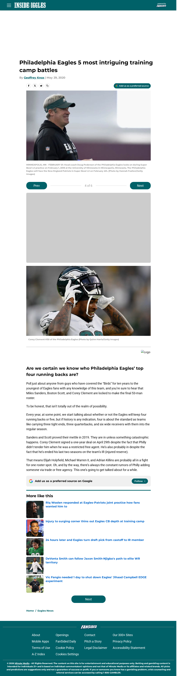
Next (140, 185)
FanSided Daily (66, 641)
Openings (62, 635)
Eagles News (45, 610)
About (36, 635)
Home (30, 610)
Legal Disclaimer (95, 648)
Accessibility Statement (129, 648)
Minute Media (22, 663)
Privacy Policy (122, 641)
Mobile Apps (40, 641)
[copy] (47, 85)
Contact (89, 635)
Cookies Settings (67, 654)
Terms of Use (41, 648)
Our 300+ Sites (123, 635)
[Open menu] (9, 5)
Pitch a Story (93, 641)
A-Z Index (38, 654)
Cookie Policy (65, 648)
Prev (37, 185)
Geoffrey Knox (34, 77)
